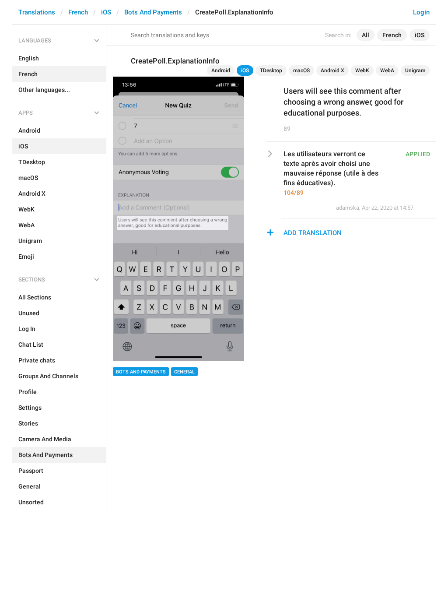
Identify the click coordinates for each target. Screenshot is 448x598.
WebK (362, 70)
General (184, 372)
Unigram (415, 70)
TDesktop (271, 70)
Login (421, 12)
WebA (387, 70)
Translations (36, 12)
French (78, 12)
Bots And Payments (153, 12)
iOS (106, 12)
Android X (332, 70)
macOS (301, 70)
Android (220, 70)
